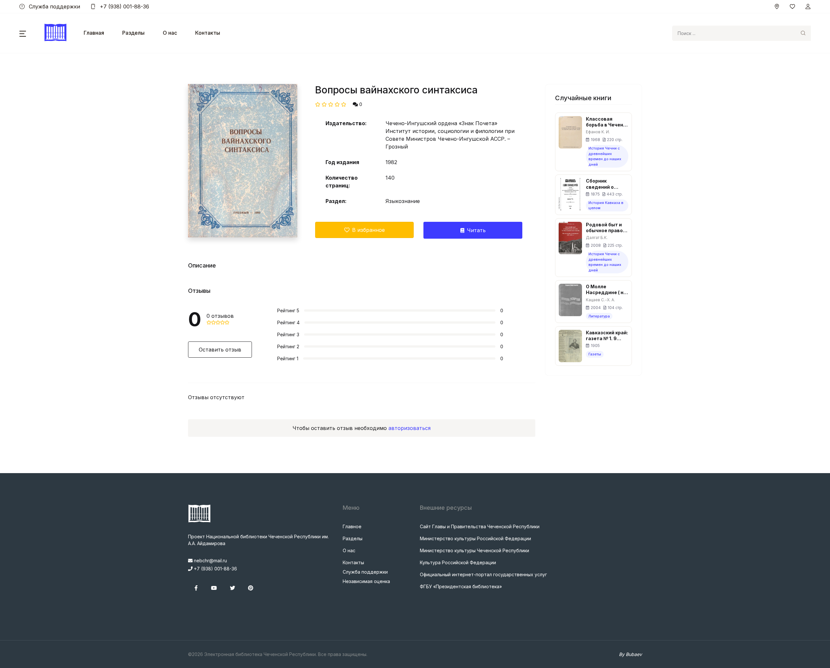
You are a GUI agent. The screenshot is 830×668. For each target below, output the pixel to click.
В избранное (368, 230)
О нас (170, 33)
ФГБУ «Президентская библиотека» (461, 586)
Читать (476, 230)
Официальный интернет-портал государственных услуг (483, 574)
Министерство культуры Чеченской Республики (474, 550)
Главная (94, 33)
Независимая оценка (366, 581)
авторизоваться (409, 428)
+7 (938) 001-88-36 (123, 6)
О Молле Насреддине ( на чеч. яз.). (606, 289)
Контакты (207, 33)
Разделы (133, 33)
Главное (352, 526)
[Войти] (808, 6)
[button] (22, 33)
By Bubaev (630, 654)
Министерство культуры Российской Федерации (475, 538)
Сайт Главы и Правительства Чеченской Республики (480, 526)
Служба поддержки (53, 6)
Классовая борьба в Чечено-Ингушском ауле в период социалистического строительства (607, 122)
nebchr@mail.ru (210, 560)
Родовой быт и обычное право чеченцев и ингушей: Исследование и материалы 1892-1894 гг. (606, 227)
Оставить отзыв (220, 349)
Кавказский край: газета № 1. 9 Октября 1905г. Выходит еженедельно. (607, 335)
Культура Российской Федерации (458, 562)
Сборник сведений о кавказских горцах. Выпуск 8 (606, 184)
